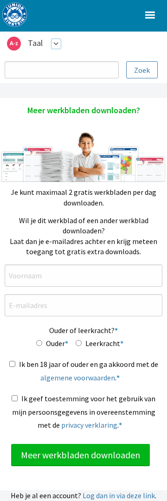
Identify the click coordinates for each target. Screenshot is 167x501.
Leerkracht (102, 343)
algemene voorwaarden (77, 377)
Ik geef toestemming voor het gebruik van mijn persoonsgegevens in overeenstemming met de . (84, 412)
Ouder (55, 343)
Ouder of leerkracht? (82, 330)
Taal (35, 43)
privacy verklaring (89, 425)
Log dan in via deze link (119, 495)
